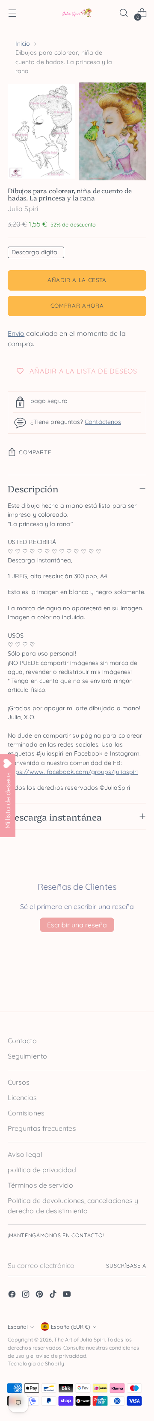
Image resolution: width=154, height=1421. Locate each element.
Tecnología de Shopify (36, 1363)
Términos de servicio (40, 1185)
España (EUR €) (70, 1327)
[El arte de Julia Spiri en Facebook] (13, 1295)
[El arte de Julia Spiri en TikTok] (54, 1295)
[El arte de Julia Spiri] (77, 13)
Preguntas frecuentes (42, 1128)
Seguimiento (27, 1056)
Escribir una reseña (77, 925)
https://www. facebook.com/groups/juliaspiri (73, 772)
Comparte (35, 452)
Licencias (22, 1097)
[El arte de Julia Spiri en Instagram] (26, 1295)
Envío (16, 333)
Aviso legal (25, 1154)
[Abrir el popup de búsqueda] (123, 13)
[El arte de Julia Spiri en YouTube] (67, 1295)
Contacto (22, 1040)
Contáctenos (103, 422)
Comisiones (26, 1113)
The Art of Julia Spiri (79, 1339)
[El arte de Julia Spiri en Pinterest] (40, 1295)
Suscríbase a (126, 1265)
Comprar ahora (77, 305)
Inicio (22, 43)
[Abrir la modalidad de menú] (12, 13)
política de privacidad (42, 1169)
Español (18, 1327)
